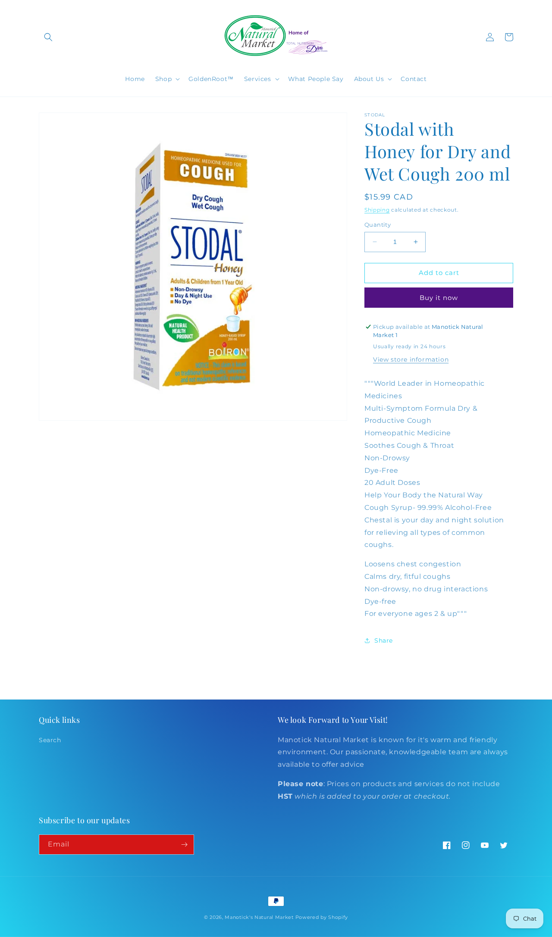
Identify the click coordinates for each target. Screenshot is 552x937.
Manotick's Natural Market (259, 917)
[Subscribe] (184, 844)
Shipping (377, 209)
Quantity (377, 224)
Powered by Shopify (321, 917)
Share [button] (383, 640)
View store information (410, 359)
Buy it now (439, 298)
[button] (48, 37)
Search (50, 740)
